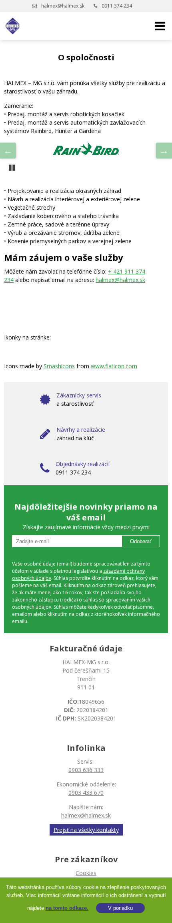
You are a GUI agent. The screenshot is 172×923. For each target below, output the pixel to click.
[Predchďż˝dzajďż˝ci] (8, 151)
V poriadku (120, 908)
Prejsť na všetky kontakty (86, 830)
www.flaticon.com (114, 366)
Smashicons (59, 366)
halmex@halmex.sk (62, 5)
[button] (160, 26)
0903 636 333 (86, 770)
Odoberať (141, 541)
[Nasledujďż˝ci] (164, 151)
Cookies (86, 873)
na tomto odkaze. (67, 908)
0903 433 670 (86, 792)
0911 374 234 (117, 5)
